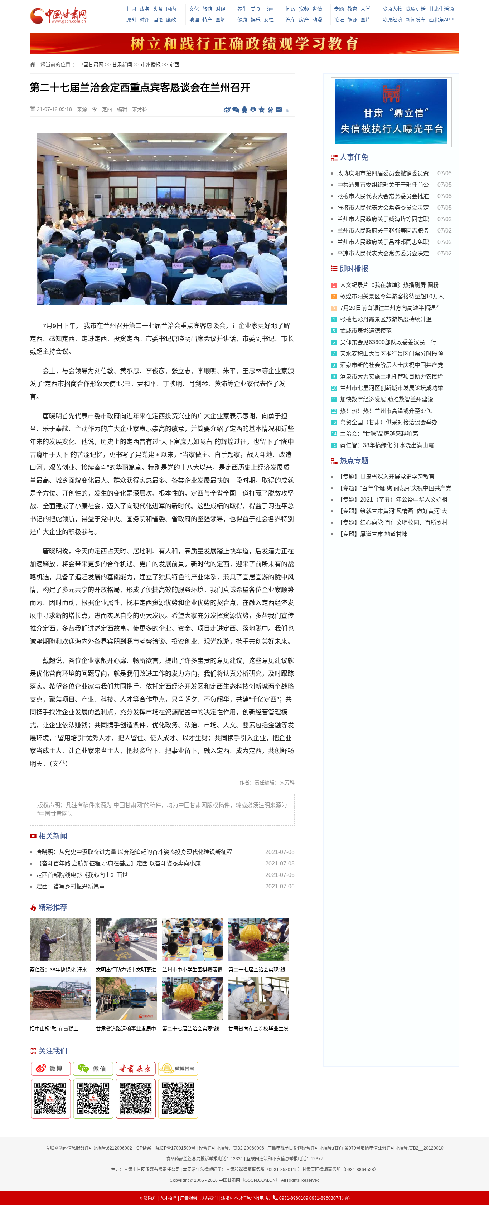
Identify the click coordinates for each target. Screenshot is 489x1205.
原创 (131, 20)
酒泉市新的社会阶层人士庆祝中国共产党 (391, 365)
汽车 (291, 20)
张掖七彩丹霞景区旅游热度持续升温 (386, 319)
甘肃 (131, 9)
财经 (221, 9)
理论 (158, 20)
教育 (352, 9)
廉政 (171, 20)
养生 (242, 9)
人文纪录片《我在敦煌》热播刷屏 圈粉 (389, 285)
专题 (339, 9)
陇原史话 (416, 9)
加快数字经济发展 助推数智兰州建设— (389, 399)
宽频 (304, 9)
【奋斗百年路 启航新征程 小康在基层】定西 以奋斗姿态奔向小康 (118, 863)
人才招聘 (168, 1198)
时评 (145, 20)
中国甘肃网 (90, 64)
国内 (171, 9)
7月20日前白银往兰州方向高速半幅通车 (390, 308)
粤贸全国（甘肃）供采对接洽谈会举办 (388, 422)
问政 (291, 9)
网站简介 (147, 1198)
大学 (365, 9)
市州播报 (151, 64)
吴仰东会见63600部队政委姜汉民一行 (388, 342)
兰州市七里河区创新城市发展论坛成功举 (391, 388)
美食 (256, 9)
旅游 (207, 9)
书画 (269, 9)
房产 (304, 20)
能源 (352, 20)
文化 (194, 9)
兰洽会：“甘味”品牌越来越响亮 (379, 434)
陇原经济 (392, 20)
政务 (145, 9)
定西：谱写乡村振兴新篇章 (70, 886)
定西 (174, 64)
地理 (194, 20)
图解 (221, 20)
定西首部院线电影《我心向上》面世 (82, 875)
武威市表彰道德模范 (366, 331)
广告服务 (188, 1198)
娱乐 (256, 20)
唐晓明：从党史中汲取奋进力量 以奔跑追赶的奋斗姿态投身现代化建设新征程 (134, 852)
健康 (242, 20)
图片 (365, 20)
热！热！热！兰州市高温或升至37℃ (386, 411)
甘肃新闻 (122, 64)
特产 (207, 20)
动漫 (317, 20)
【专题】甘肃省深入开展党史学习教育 (386, 477)
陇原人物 (392, 9)
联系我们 (209, 1198)
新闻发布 (416, 20)
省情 (317, 9)
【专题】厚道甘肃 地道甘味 (372, 534)
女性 (269, 20)
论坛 (339, 20)
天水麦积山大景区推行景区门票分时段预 (391, 354)
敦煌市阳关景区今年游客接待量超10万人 (392, 296)
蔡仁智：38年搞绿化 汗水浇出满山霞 (387, 445)
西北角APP (441, 20)
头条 (158, 9)
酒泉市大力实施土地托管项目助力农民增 (391, 377)
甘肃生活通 (441, 9)
